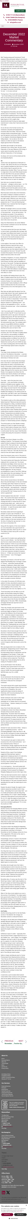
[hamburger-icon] (2, 26)
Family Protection (6, 1091)
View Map (4, 1128)
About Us (4, 1061)
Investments (5, 1089)
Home (3, 1058)
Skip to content (4, 1)
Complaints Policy (6, 1075)
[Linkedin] (3, 1192)
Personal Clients (6, 1060)
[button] (14, 1218)
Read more (19, 1211)
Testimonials (5, 1063)
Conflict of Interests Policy (8, 1077)
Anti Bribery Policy (6, 1074)
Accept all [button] (7, 1214)
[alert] (14, 1212)
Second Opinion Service (7, 1096)
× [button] (26, 1205)
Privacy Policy (5, 1068)
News (3, 1065)
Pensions (4, 1087)
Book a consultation (8, 1126)
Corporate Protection (7, 1092)
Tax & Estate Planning (7, 1094)
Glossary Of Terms (6, 1079)
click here (4, 1187)
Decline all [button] (20, 1214)
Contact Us (4, 1066)
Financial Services (6, 1086)
